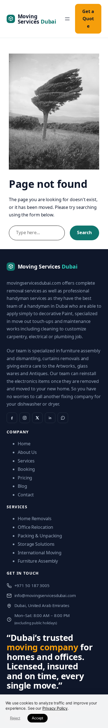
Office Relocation (35, 527)
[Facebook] (12, 418)
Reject (15, 718)
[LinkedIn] (50, 418)
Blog (22, 486)
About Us (27, 452)
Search (84, 232)
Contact (26, 495)
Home (24, 444)
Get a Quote (88, 18)
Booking (26, 469)
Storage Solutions (36, 544)
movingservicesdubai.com (34, 283)
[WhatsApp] (63, 418)
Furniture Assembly (38, 561)
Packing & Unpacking (40, 536)
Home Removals (35, 518)
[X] (37, 418)
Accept (37, 718)
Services (26, 461)
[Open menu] (67, 19)
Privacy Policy (55, 708)
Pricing (25, 478)
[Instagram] (24, 418)
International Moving (39, 553)
